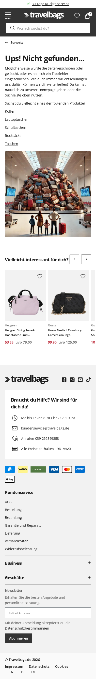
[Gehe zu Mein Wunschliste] (77, 16)
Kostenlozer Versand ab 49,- (50, 3)
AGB (8, 502)
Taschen (11, 143)
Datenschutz (39, 666)
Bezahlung (13, 517)
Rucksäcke (13, 135)
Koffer (10, 111)
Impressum (14, 666)
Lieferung (12, 533)
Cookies (61, 666)
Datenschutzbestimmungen (27, 628)
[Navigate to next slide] (86, 259)
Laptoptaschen (16, 119)
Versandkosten (16, 541)
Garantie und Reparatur (24, 525)
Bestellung (13, 509)
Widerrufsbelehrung (21, 549)
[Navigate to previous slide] (74, 259)
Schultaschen (15, 127)
